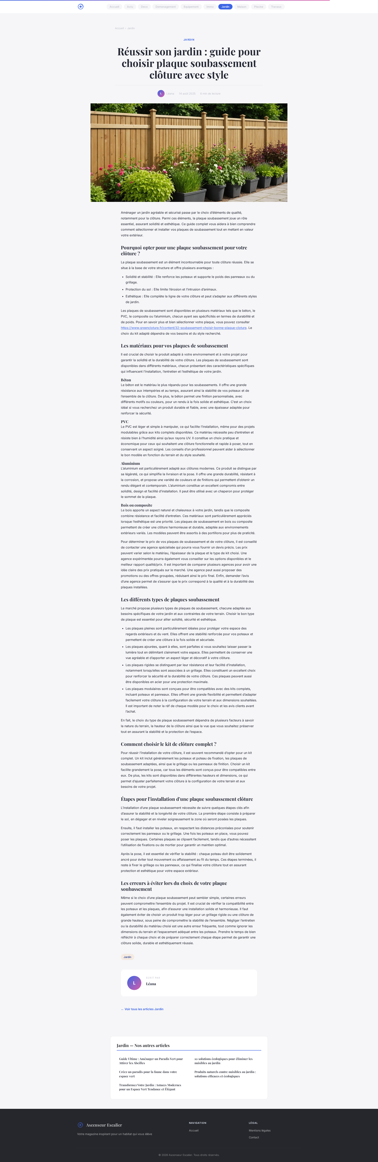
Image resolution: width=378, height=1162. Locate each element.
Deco (144, 6)
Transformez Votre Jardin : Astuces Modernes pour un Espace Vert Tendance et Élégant (150, 1087)
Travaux (276, 6)
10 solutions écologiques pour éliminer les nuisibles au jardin (224, 1061)
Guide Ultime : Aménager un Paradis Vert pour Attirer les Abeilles (151, 1061)
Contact (254, 1137)
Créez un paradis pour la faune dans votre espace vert (148, 1074)
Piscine (258, 6)
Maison (241, 6)
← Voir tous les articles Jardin (142, 1009)
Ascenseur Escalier (104, 1125)
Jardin (225, 6)
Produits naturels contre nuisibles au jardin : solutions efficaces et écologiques (225, 1074)
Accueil (114, 6)
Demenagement (166, 6)
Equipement (191, 6)
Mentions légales (260, 1130)
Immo (210, 6)
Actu (130, 6)
